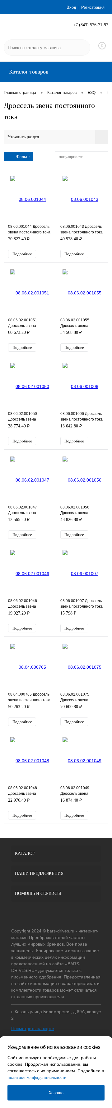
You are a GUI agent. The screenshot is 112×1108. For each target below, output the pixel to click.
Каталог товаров (28, 72)
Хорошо (56, 1092)
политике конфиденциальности (37, 1077)
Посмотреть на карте (32, 1028)
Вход (71, 7)
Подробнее (22, 254)
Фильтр (23, 156)
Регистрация (93, 7)
